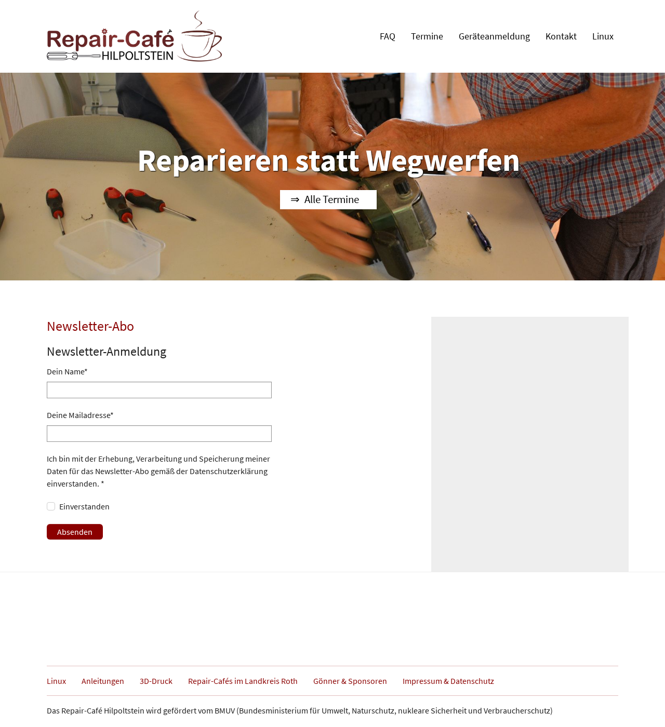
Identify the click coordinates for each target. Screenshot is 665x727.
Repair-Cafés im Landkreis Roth (243, 681)
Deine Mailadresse (80, 415)
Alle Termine (331, 199)
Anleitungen (103, 681)
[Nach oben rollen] (642, 704)
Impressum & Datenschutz (448, 681)
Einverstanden (84, 506)
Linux (56, 681)
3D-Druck (156, 681)
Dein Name (67, 371)
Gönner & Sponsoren (350, 681)
